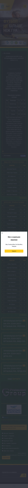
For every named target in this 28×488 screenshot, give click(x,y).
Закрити (14, 251)
